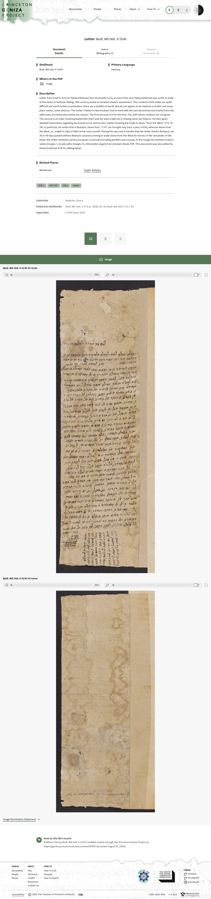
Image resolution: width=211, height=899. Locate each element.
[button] (18, 11)
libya (65, 185)
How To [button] (151, 9)
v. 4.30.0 (173, 894)
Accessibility (18, 894)
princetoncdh (193, 882)
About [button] (133, 9)
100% (97, 274)
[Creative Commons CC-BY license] (80, 894)
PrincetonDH (193, 878)
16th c (41, 185)
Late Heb (54, 185)
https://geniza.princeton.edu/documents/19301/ (70, 846)
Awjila (87, 170)
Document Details (59, 51)
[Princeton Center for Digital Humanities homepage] (169, 876)
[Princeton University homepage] (190, 894)
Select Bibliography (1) (105, 51)
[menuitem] (72, 10)
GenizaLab (192, 874)
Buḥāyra (96, 170)
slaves (76, 185)
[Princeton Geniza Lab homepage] (146, 876)
